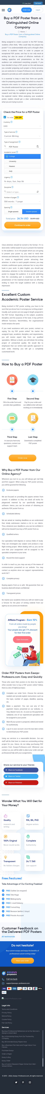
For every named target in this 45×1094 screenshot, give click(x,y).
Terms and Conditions (9, 1009)
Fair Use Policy (7, 1023)
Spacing (7, 207)
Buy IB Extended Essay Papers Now (14, 1042)
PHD (10, 171)
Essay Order (6, 1061)
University (12, 161)
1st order (14, 117)
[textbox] (22, 192)
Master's (12, 166)
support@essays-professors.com (18, 983)
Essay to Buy (6, 1057)
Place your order (22, 961)
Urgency (7, 177)
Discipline (7, 187)
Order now (26, 10)
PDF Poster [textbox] (12, 147)
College (12, 156)
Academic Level (10, 152)
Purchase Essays (8, 1050)
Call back (38, 3)
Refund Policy (6, 1016)
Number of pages (10, 197)
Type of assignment (11, 142)
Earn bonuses (22, 639)
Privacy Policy (7, 1013)
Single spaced (13, 211)
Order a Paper (7, 1054)
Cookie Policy (7, 1019)
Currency (7, 122)
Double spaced (31, 211)
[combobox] (22, 146)
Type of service (9, 132)
